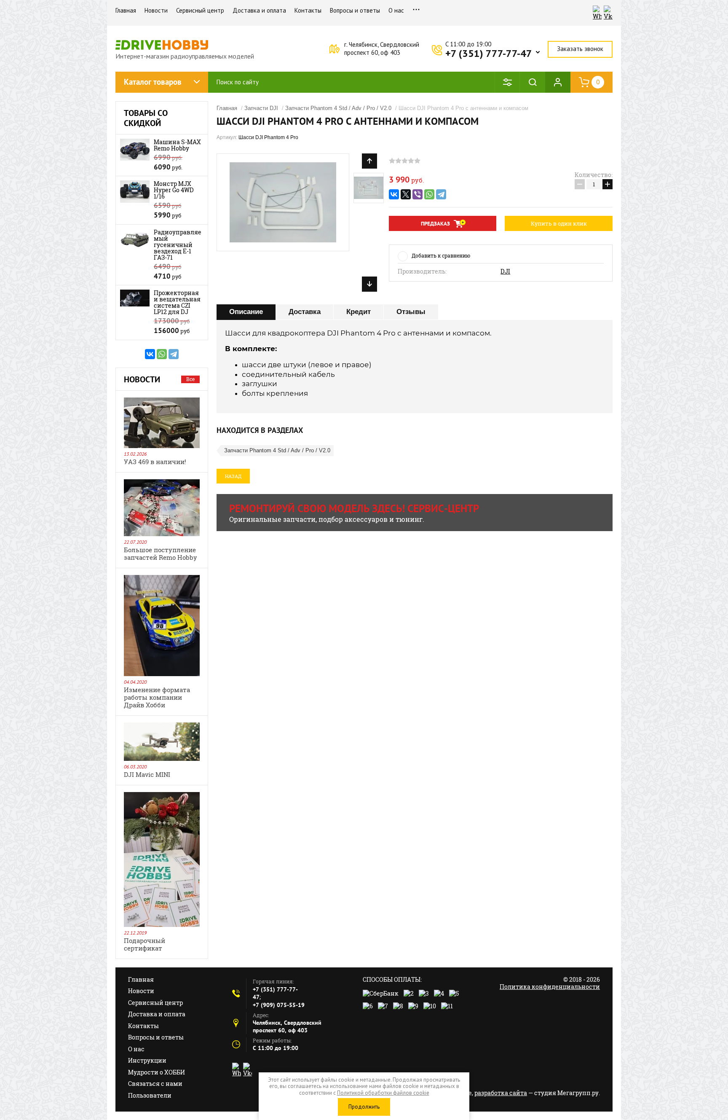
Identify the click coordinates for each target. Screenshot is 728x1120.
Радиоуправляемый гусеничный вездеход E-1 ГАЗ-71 (177, 244)
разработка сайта (500, 1093)
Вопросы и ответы (355, 10)
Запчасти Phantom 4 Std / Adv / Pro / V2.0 (338, 108)
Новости (156, 10)
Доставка (305, 312)
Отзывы (411, 312)
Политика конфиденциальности (550, 987)
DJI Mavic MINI (147, 774)
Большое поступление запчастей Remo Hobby (160, 553)
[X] (406, 194)
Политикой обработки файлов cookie (383, 1092)
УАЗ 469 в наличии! (155, 461)
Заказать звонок (580, 49)
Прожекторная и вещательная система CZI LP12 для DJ (177, 302)
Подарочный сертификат (144, 944)
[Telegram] (174, 354)
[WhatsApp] (162, 354)
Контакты (307, 10)
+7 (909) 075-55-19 (279, 1005)
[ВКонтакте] (150, 354)
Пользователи (149, 1095)
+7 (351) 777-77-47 (488, 53)
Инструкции (147, 1060)
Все (190, 379)
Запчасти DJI (261, 108)
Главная (125, 10)
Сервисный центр (200, 10)
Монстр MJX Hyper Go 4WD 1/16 (174, 190)
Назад (233, 476)
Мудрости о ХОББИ (156, 1072)
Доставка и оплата (259, 10)
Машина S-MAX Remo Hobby (177, 145)
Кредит (358, 312)
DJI (505, 271)
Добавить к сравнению (441, 255)
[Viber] (417, 194)
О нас (396, 10)
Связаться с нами (155, 1084)
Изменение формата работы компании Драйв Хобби (157, 697)
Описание (246, 312)
